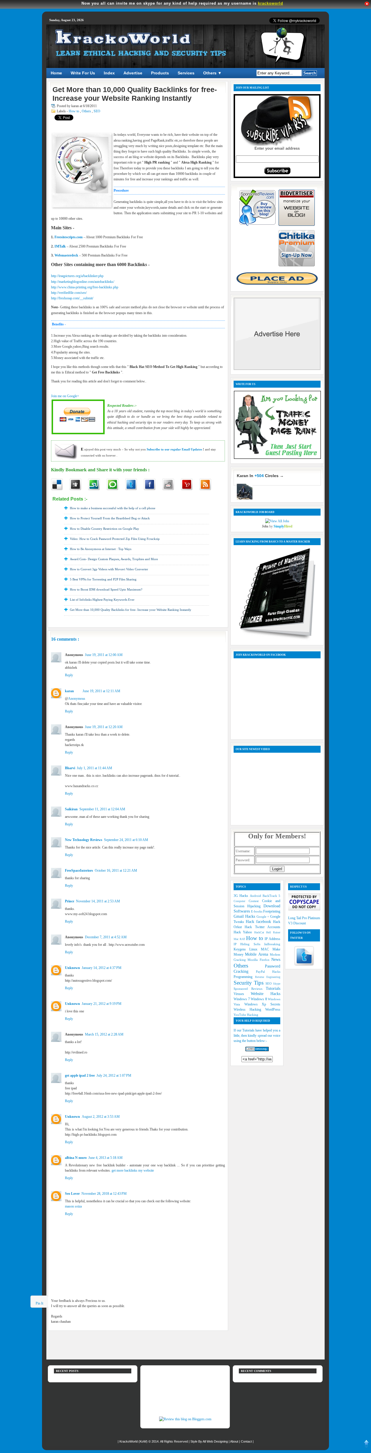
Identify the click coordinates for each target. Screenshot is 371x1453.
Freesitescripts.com (68, 237)
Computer (241, 901)
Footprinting (271, 911)
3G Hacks (242, 896)
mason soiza (73, 1206)
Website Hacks (265, 993)
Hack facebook (259, 921)
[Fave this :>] (116, 485)
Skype (276, 983)
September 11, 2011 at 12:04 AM (102, 809)
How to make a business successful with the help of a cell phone (112, 508)
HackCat (260, 932)
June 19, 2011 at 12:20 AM (104, 727)
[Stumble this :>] (97, 485)
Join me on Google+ (65, 396)
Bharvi (70, 768)
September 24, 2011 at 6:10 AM (126, 840)
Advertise (132, 73)
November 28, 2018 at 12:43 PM (104, 1194)
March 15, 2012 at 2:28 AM (104, 1034)
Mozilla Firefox (259, 959)
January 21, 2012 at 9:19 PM (101, 1004)
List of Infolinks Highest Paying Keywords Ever (102, 599)
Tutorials (273, 988)
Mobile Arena (257, 954)
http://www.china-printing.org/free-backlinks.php (84, 287)
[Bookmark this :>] (190, 485)
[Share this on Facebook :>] (153, 485)
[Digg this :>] (79, 485)
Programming (244, 977)
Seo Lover (72, 1194)
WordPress (272, 1009)
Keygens (241, 949)
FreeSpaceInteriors (79, 870)
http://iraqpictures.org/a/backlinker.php (77, 276)
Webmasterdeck (66, 255)
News (275, 959)
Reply (69, 675)
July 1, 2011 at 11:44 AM (94, 768)
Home (56, 73)
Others (87, 111)
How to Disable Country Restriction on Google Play (104, 528)
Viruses (242, 994)
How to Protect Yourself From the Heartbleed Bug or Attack (110, 518)
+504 (259, 475)
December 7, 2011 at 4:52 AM (106, 937)
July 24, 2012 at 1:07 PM (114, 1075)
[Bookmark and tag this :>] (171, 485)
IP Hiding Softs (249, 944)
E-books (257, 911)
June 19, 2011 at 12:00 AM (104, 655)
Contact (247, 1441)
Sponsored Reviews (250, 988)
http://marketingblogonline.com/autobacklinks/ (82, 282)
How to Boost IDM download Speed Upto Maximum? (106, 589)
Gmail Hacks (245, 916)
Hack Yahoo (244, 932)
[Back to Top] (366, 1445)
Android (256, 895)
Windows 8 (259, 999)
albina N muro (76, 1158)
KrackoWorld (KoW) (133, 1441)
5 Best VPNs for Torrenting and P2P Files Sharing (103, 579)
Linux (255, 949)
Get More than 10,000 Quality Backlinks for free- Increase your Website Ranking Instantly (130, 609)
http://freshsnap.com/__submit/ (72, 298)
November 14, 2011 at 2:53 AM (98, 901)
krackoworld (270, 3)
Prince (69, 901)
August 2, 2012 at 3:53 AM (101, 1117)
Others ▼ (212, 73)
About (234, 1441)
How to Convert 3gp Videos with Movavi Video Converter (109, 569)
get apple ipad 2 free (80, 1075)
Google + (263, 916)
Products (160, 73)
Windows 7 (242, 999)
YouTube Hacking (246, 1014)
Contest (255, 901)
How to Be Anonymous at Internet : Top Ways (100, 549)
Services (186, 73)
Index (109, 73)
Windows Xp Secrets (262, 1004)
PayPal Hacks (268, 971)
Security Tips (249, 983)
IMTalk (60, 246)
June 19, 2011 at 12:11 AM (101, 691)
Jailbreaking (272, 944)
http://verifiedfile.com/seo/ (69, 293)
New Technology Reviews (83, 840)
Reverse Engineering (268, 977)
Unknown (72, 968)
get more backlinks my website (133, 1170)
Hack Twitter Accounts (262, 927)
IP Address (272, 939)
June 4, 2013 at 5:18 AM (105, 1158)
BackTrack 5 (271, 895)
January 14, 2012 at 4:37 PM (101, 968)
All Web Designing (216, 1441)
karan (69, 691)
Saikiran (71, 809)
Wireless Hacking (249, 1009)
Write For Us (83, 73)
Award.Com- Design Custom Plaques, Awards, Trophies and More (114, 559)
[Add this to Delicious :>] (60, 485)
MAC (266, 949)
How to (74, 111)
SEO (97, 111)
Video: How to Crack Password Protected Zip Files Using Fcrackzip (115, 538)
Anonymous (76, 699)
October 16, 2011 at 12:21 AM (116, 870)
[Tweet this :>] (134, 485)
